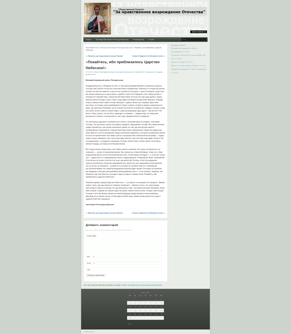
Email (90, 263)
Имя (90, 257)
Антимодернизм (138, 39)
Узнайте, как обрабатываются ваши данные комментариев (142, 285)
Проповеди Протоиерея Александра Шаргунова (112, 39)
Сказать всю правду (178, 62)
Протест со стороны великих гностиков (184, 65)
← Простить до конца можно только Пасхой (104, 56)
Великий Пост (140, 72)
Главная (88, 39)
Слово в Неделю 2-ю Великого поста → (148, 56)
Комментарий (91, 236)
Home (97, 47)
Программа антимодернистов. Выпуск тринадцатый (188, 69)
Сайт (88, 269)
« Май (129, 324)
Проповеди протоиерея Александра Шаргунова (116, 47)
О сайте (151, 39)
